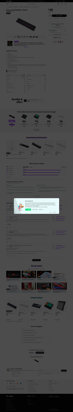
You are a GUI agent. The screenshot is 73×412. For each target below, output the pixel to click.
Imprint (50, 212)
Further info (41, 209)
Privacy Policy (54, 212)
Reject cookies (35, 209)
